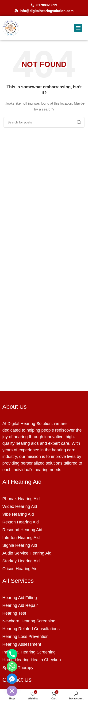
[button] (78, 28)
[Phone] (12, 654)
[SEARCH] (79, 122)
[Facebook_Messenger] (12, 678)
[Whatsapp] (12, 666)
